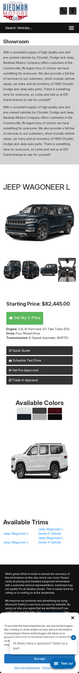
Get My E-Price (26, 317)
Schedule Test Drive (26, 360)
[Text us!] (63, 664)
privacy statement (53, 612)
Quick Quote (21, 350)
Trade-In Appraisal (24, 380)
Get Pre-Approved (25, 370)
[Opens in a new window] (72, 11)
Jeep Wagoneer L (15, 533)
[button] (73, 618)
